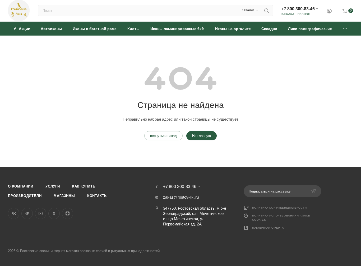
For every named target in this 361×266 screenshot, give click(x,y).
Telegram (27, 213)
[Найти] (266, 10)
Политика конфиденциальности (279, 207)
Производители (24, 196)
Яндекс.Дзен (67, 213)
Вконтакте (13, 213)
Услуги (52, 186)
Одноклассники (54, 213)
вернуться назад (163, 136)
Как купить (83, 186)
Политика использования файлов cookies (281, 217)
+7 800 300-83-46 (298, 9)
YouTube (40, 213)
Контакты (97, 196)
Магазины (64, 196)
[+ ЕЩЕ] (345, 29)
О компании (20, 186)
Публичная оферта (268, 227)
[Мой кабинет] (329, 11)
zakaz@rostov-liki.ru (181, 197)
